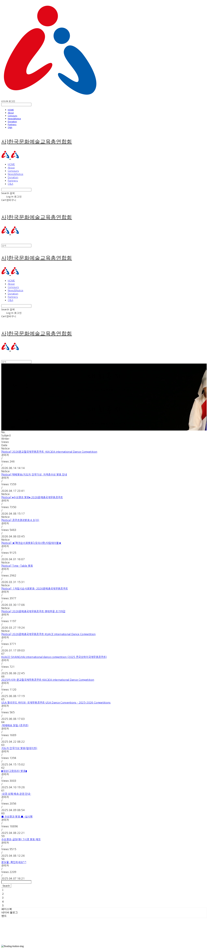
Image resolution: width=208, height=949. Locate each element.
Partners (12, 124)
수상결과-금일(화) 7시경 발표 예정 (20, 839)
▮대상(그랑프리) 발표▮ (14, 771)
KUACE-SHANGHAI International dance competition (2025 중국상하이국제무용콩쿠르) (54, 657)
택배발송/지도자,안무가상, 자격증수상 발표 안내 (34, 474)
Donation (12, 121)
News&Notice (14, 118)
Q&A (10, 127)
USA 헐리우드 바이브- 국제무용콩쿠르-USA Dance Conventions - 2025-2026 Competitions (56, 702)
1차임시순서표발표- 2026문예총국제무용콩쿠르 (34, 588)
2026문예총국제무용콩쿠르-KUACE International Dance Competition (48, 634)
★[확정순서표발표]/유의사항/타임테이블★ (31, 543)
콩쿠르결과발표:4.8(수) (20, 520)
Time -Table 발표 (17, 565)
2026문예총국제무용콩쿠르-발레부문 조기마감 (33, 611)
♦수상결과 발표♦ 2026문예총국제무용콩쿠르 (32, 497)
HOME (11, 109)
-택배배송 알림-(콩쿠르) (14, 725)
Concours (12, 115)
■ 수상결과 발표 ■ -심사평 (16, 816)
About (11, 112)
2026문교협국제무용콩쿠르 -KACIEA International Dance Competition (49, 451)
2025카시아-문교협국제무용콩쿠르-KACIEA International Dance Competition (47, 679)
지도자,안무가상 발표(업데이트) (19, 748)
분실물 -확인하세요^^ (13, 862)
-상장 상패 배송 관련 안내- (16, 793)
